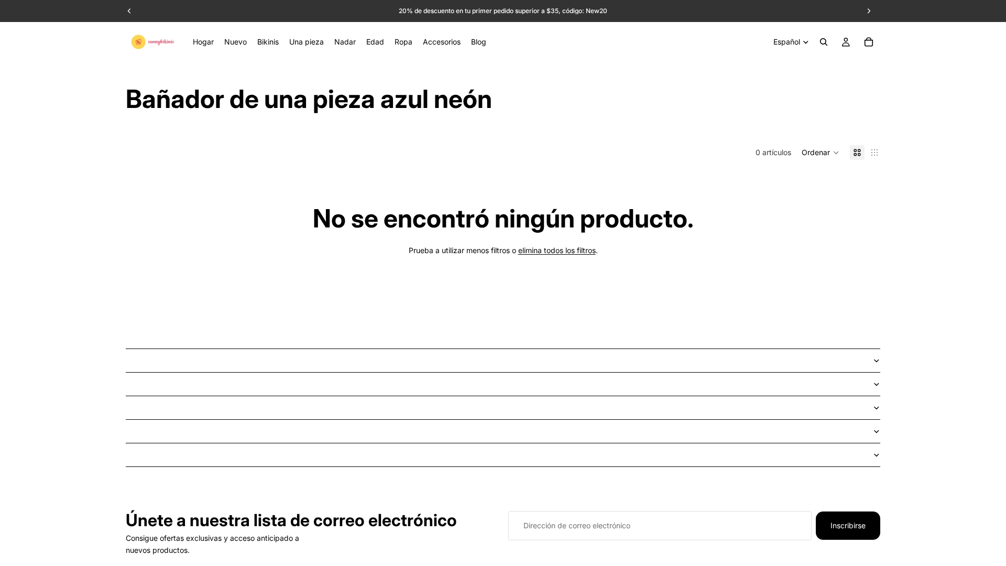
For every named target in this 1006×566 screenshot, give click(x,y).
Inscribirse (848, 525)
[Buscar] (823, 41)
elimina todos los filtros (557, 250)
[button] (820, 152)
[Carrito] (868, 41)
